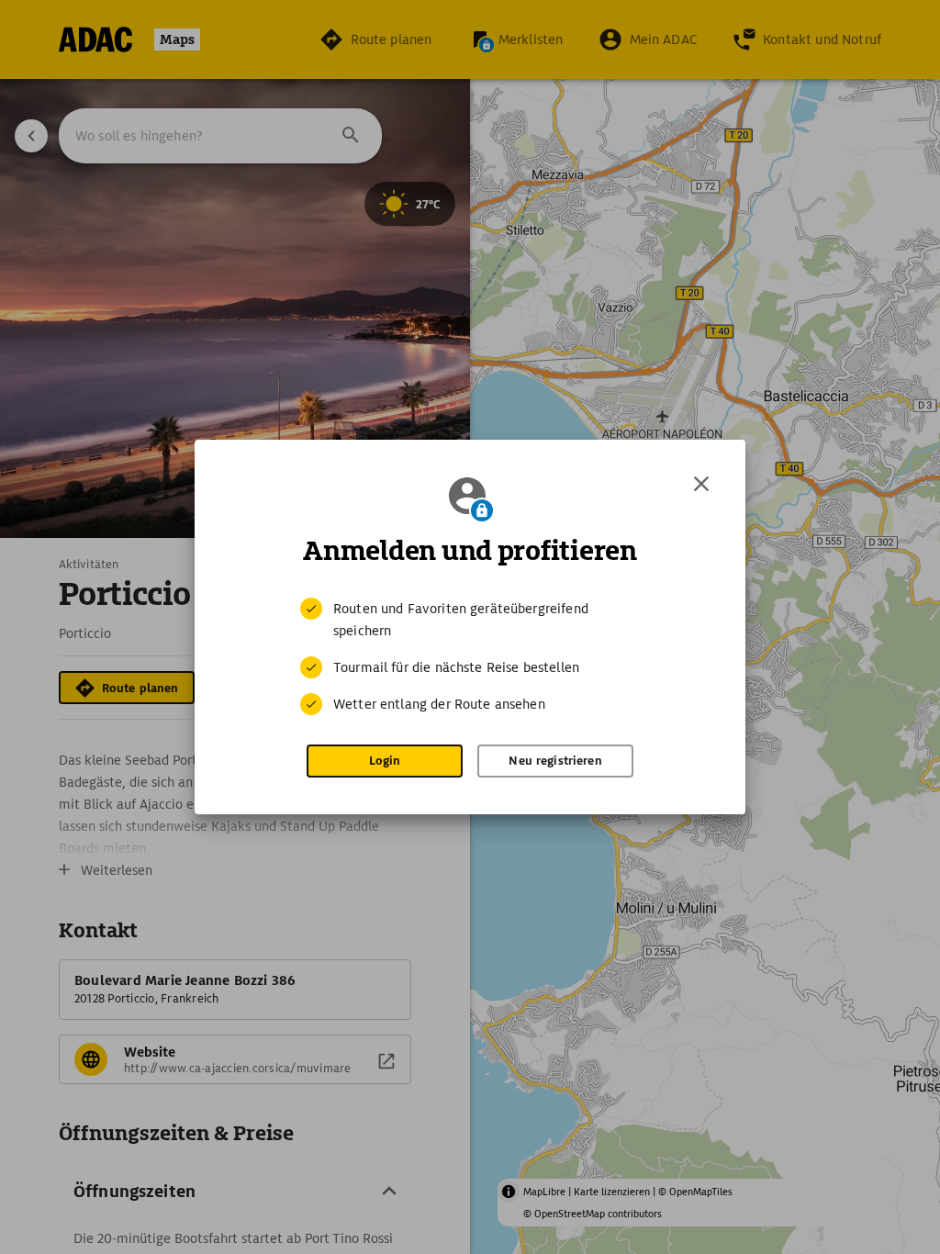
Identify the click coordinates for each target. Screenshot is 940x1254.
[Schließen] (701, 484)
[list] (470, 656)
